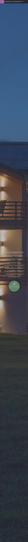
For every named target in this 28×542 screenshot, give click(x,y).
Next (14, 537)
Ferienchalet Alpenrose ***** (14, 1)
